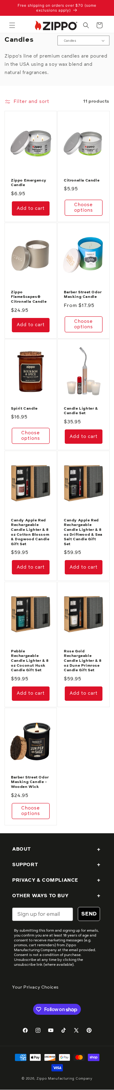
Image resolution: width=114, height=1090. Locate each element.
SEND (89, 914)
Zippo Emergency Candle (29, 182)
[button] (12, 25)
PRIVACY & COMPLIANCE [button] (45, 880)
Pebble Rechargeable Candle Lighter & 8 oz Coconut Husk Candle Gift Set (30, 661)
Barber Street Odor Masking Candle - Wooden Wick (30, 782)
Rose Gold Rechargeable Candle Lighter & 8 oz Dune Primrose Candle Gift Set (83, 661)
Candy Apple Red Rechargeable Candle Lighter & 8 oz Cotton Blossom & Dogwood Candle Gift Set (30, 532)
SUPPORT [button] (25, 864)
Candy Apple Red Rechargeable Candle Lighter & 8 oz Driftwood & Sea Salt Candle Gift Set (83, 532)
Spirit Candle (24, 409)
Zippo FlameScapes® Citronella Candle (29, 297)
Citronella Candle (81, 180)
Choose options (83, 208)
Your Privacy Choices (35, 987)
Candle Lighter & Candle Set (81, 411)
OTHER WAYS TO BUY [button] (40, 895)
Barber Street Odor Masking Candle (83, 295)
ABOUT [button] (21, 849)
